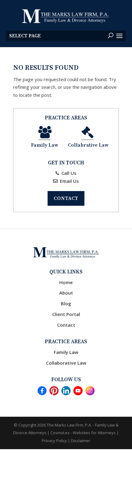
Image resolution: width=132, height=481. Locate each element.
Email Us (69, 181)
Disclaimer (80, 440)
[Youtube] (78, 392)
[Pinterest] (54, 392)
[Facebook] (42, 392)
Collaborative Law (66, 363)
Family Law (44, 145)
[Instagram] (90, 392)
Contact (66, 198)
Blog (66, 303)
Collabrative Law (88, 145)
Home (66, 282)
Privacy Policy (54, 440)
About (66, 293)
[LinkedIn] (66, 392)
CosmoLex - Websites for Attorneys (83, 432)
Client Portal (66, 314)
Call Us (68, 173)
